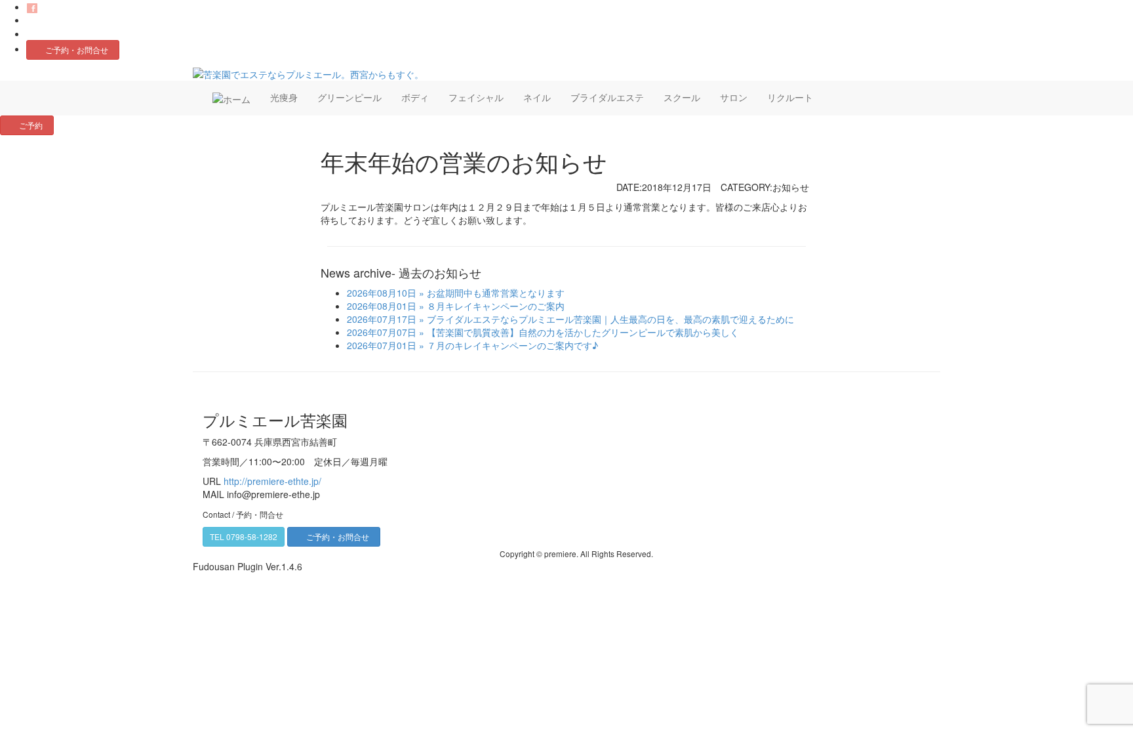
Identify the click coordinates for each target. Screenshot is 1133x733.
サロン (733, 97)
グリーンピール (349, 97)
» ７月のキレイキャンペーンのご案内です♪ (507, 345)
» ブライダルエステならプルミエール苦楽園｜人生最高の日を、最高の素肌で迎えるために (605, 318)
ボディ (415, 97)
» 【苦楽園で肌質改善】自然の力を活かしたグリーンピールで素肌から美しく (577, 332)
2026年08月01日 (381, 305)
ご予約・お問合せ (76, 49)
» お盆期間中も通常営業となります (490, 292)
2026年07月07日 (381, 332)
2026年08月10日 (381, 292)
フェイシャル (476, 97)
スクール (682, 97)
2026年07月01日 (381, 345)
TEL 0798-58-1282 (243, 536)
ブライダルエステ (607, 97)
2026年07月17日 (381, 318)
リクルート (790, 97)
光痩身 (284, 97)
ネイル (537, 97)
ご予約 (30, 125)
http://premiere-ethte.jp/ (272, 481)
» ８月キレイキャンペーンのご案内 (490, 305)
